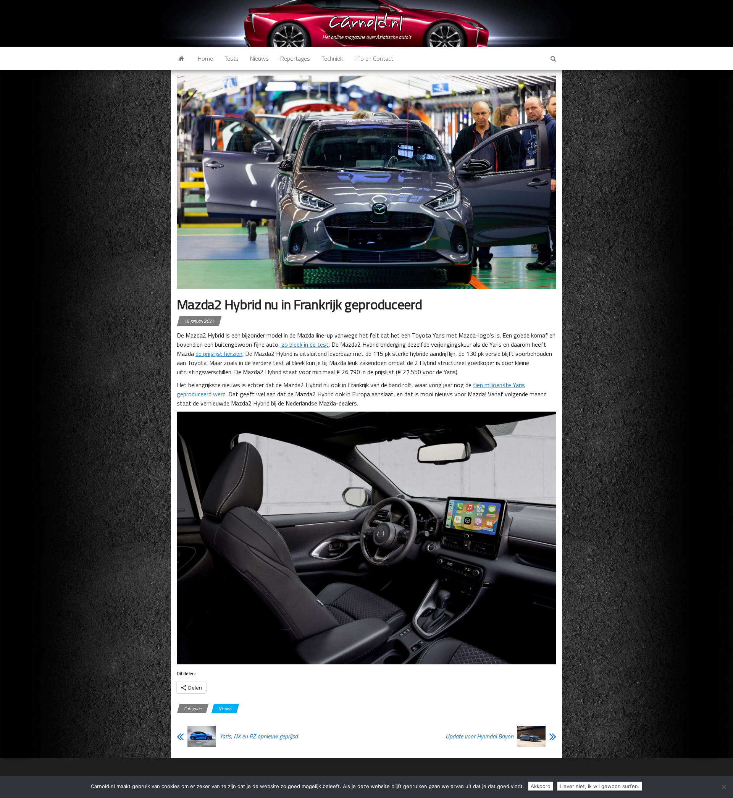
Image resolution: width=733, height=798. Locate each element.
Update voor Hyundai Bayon (479, 736)
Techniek (332, 58)
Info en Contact (373, 58)
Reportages (295, 58)
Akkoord (541, 786)
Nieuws (259, 58)
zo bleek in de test (304, 344)
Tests (231, 58)
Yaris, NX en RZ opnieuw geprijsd (259, 736)
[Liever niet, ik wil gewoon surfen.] (723, 787)
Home (205, 58)
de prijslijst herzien (218, 353)
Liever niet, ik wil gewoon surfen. (599, 786)
